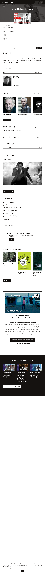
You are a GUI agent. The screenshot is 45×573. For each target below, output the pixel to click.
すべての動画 (17, 386)
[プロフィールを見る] (41, 2)
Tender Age (13, 322)
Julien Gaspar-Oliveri (28, 322)
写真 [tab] (5, 159)
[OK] (22, 571)
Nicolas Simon (22, 114)
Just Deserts (22, 272)
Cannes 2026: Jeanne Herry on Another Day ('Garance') (21, 375)
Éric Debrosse (7, 114)
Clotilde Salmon (38, 114)
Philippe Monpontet (8, 27)
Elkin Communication (8, 31)
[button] (39, 165)
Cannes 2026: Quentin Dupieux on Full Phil (35, 374)
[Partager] (37, 48)
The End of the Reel (8, 264)
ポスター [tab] (10, 159)
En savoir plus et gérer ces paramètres (11, 568)
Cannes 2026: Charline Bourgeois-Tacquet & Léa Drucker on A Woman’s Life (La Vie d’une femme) (8, 377)
